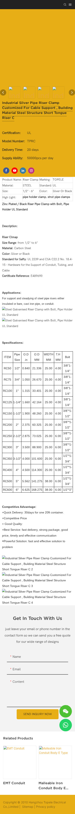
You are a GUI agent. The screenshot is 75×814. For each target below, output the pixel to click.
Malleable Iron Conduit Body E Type (52, 785)
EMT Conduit (14, 783)
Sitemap (27, 806)
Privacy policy (45, 806)
